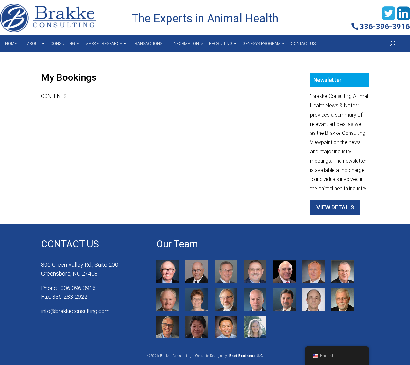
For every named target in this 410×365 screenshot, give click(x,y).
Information (186, 43)
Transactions (147, 43)
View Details (335, 207)
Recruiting (220, 43)
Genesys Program (261, 43)
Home (11, 43)
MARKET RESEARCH (103, 43)
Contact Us (303, 43)
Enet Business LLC (246, 356)
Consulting (62, 43)
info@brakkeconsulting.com (75, 311)
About (33, 43)
